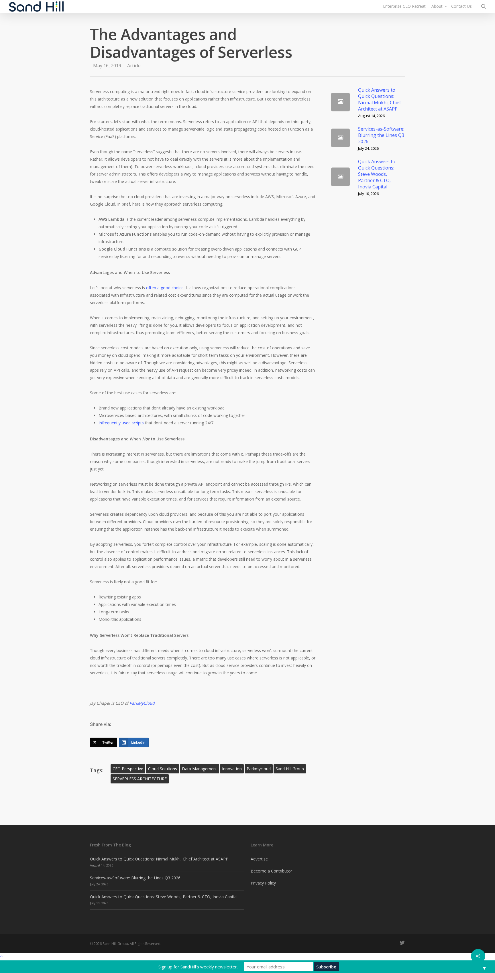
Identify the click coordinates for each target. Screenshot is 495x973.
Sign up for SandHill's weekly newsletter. (198, 967)
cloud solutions (162, 768)
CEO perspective (128, 768)
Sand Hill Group (290, 768)
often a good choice (165, 287)
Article (134, 65)
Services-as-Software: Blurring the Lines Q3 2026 (135, 878)
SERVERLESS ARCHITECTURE (140, 778)
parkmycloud (259, 768)
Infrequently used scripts (121, 423)
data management (199, 768)
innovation (232, 768)
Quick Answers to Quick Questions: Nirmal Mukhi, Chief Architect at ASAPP (159, 859)
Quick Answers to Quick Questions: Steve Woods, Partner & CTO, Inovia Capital (163, 896)
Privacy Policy (263, 883)
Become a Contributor (271, 871)
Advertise (259, 859)
